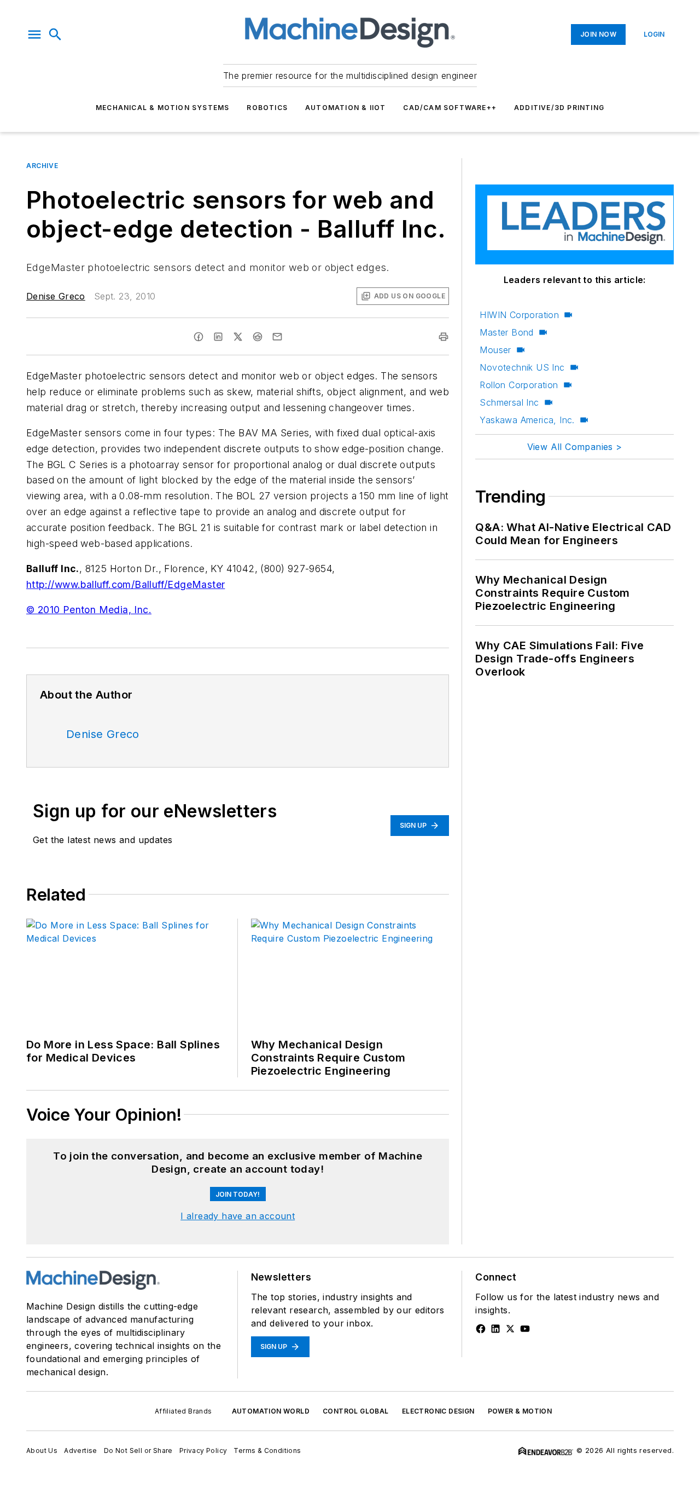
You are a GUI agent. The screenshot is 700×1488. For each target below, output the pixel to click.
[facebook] (198, 336)
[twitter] (237, 336)
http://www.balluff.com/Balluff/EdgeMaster (125, 584)
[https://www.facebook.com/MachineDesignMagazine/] (480, 1328)
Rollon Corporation (519, 384)
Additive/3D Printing (559, 107)
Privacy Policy (203, 1450)
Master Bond (506, 332)
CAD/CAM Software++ (450, 107)
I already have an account (237, 1215)
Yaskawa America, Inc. (527, 419)
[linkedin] (218, 336)
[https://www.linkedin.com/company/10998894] (495, 1328)
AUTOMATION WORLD (271, 1411)
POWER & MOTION (520, 1411)
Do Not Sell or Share (138, 1450)
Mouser (495, 349)
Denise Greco (55, 296)
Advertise (80, 1450)
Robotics (267, 107)
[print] (443, 336)
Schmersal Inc (509, 402)
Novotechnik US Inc (522, 367)
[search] (55, 34)
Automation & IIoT (345, 107)
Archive (42, 166)
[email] (277, 336)
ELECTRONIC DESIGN (438, 1411)
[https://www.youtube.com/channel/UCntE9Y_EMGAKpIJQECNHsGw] (525, 1328)
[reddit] (257, 336)
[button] (34, 34)
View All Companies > (574, 446)
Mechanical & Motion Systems (162, 107)
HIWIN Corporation (519, 314)
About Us (41, 1450)
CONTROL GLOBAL (356, 1411)
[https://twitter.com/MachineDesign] (510, 1328)
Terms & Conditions (267, 1450)
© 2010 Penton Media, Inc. (88, 609)
